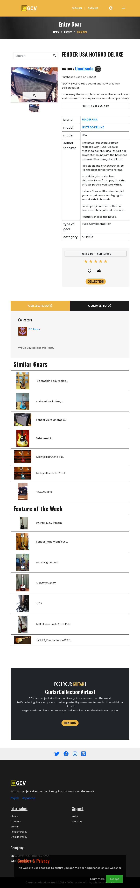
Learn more (97, 879)
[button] (55, 56)
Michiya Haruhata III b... (50, 456)
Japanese (28, 798)
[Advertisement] (34, 141)
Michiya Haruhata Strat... (51, 473)
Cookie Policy (19, 837)
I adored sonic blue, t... (50, 401)
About (14, 816)
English (15, 798)
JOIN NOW (70, 723)
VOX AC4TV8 (44, 491)
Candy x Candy (46, 583)
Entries (68, 32)
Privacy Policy (19, 831)
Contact (16, 821)
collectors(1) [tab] (40, 306)
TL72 (39, 603)
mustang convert (47, 562)
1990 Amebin (44, 438)
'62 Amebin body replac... (52, 381)
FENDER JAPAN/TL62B (49, 523)
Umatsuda (85, 68)
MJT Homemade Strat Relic (53, 624)
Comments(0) (99, 306)
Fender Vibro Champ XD (51, 420)
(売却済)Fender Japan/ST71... (54, 640)
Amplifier (82, 32)
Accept (114, 879)
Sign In (77, 8)
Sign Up (93, 8)
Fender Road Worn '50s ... (52, 541)
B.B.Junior (34, 329)
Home (56, 32)
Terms (15, 826)
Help (75, 816)
